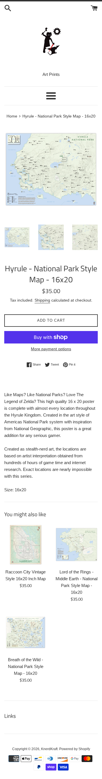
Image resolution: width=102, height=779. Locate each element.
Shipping (42, 300)
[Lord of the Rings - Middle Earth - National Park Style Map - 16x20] (76, 544)
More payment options (51, 349)
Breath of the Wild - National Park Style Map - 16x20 (25, 666)
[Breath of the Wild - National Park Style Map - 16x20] (25, 632)
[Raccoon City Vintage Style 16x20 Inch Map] (25, 544)
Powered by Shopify (74, 749)
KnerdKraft (49, 749)
